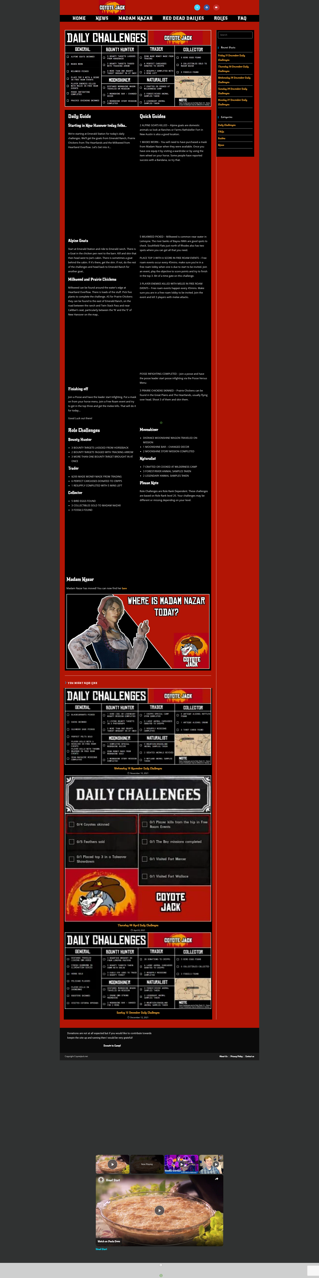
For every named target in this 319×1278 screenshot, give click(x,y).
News (221, 144)
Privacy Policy (236, 1056)
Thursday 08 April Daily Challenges (138, 925)
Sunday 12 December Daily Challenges (138, 1012)
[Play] (181, 1164)
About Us (223, 1056)
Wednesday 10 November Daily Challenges (138, 768)
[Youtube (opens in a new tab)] (216, 7)
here (124, 588)
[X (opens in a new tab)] (197, 7)
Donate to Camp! (112, 1045)
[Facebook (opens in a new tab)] (207, 7)
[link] (101, 1180)
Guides (221, 138)
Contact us (249, 1056)
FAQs (221, 131)
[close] (160, 1265)
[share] (217, 1179)
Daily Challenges (227, 125)
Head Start (113, 1180)
